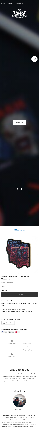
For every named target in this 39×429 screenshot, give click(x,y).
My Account (12, 343)
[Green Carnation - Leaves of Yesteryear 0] (19, 254)
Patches (10, 282)
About (10, 3)
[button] (8, 323)
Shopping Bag (27, 350)
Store (3, 282)
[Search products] (34, 59)
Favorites (12, 350)
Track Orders (27, 343)
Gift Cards (11, 356)
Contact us (19, 3)
